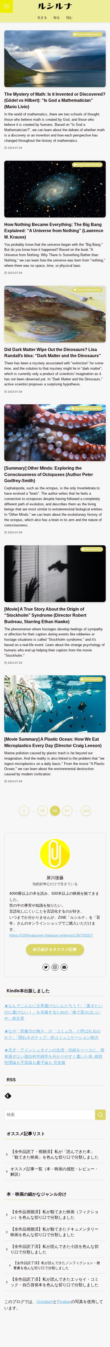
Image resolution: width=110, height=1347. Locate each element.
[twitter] (45, 967)
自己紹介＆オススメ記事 (55, 949)
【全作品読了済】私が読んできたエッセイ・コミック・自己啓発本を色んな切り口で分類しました (54, 1282)
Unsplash (44, 1302)
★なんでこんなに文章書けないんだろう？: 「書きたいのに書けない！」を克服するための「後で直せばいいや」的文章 (53, 1012)
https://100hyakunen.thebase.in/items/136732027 (51, 935)
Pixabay (64, 1302)
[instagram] (55, 967)
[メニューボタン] (6, 6)
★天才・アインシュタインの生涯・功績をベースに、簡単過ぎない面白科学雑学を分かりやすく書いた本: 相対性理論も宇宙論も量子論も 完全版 (54, 1056)
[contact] (64, 967)
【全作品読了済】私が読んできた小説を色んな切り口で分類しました (54, 1249)
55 (43, 811)
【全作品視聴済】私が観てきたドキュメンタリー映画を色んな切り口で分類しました (54, 1232)
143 (86, 811)
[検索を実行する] (100, 1115)
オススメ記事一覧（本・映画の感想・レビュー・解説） (54, 1172)
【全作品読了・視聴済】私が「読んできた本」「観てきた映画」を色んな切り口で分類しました (54, 1154)
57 (67, 811)
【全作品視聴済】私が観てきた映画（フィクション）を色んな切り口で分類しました (54, 1215)
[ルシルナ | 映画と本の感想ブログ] (55, 6)
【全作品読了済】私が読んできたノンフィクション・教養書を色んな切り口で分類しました (56, 1265)
